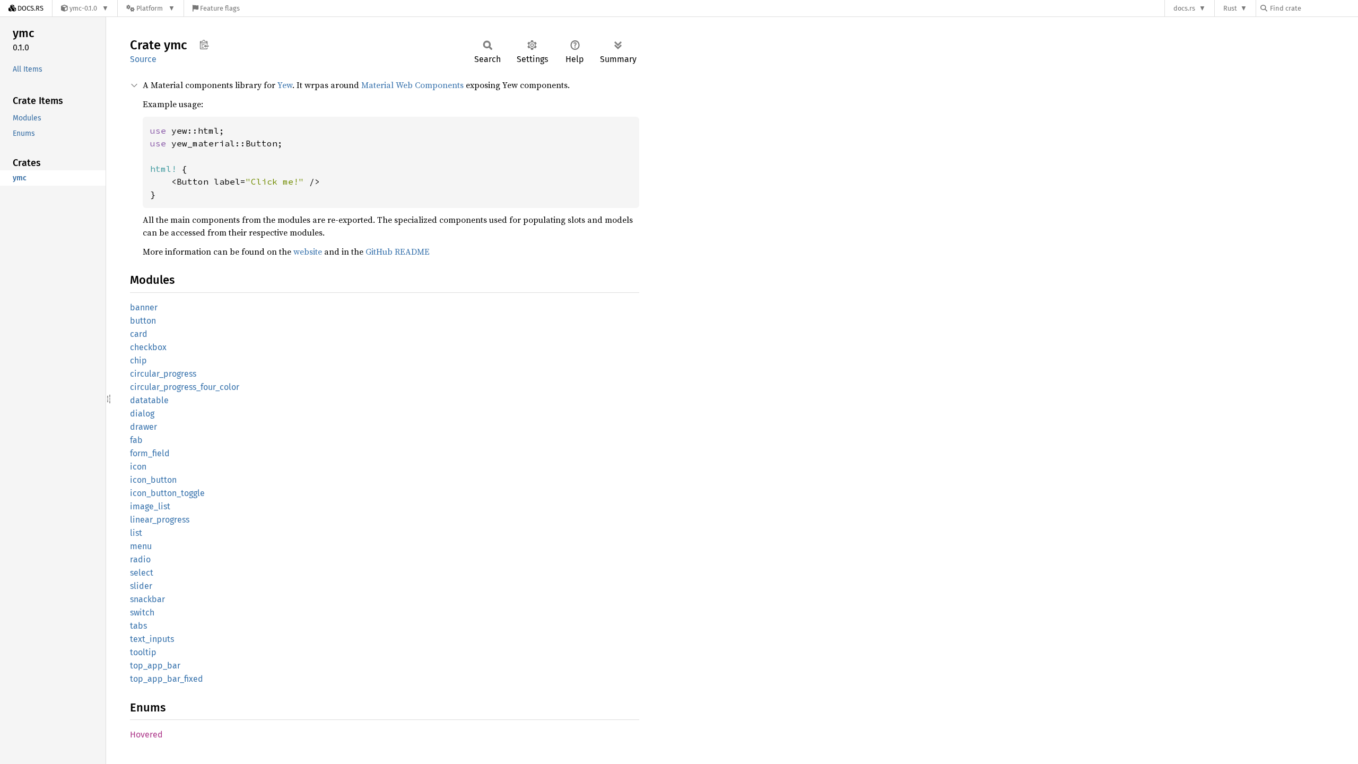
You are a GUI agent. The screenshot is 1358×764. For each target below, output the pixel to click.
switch (142, 612)
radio (140, 559)
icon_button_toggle (167, 493)
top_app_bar (155, 666)
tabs (138, 626)
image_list (150, 506)
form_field (150, 453)
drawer (143, 427)
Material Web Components (412, 85)
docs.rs (1184, 8)
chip (138, 360)
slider (141, 586)
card (138, 334)
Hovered (146, 735)
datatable (149, 400)
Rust (1230, 8)
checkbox (148, 347)
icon (138, 467)
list (136, 533)
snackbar (147, 599)
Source (143, 59)
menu (141, 546)
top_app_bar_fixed (166, 679)
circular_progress (163, 374)
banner (144, 307)
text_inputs (152, 639)
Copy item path (204, 45)
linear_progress (159, 520)
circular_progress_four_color (184, 387)
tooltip (143, 652)
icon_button (153, 480)
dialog (142, 414)
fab (136, 440)
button (143, 321)
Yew (284, 85)
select (141, 573)
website (307, 251)
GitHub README (397, 251)
